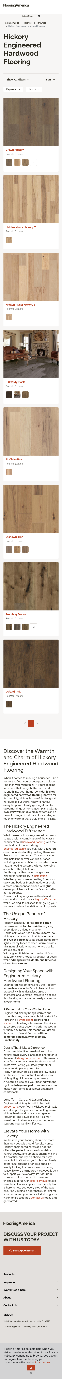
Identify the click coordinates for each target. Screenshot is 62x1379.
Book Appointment (24, 1250)
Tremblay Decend (17, 614)
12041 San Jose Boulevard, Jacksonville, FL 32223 (26, 1321)
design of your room (29, 1058)
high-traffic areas (45, 899)
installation (40, 875)
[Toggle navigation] (56, 10)
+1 (33, 162)
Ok (31, 1368)
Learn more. (42, 1362)
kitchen (8, 1023)
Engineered (11, 89)
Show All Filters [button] (16, 79)
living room (26, 1019)
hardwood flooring (33, 842)
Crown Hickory (15, 149)
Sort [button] (48, 79)
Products (9, 1274)
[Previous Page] (25, 723)
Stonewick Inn (14, 536)
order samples (39, 1180)
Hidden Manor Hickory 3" (21, 227)
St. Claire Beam (15, 459)
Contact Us (10, 1305)
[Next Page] (37, 723)
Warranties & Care (14, 1289)
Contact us (37, 1197)
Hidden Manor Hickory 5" (21, 304)
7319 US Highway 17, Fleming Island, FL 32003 (25, 1326)
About (7, 1297)
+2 (33, 627)
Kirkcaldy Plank (15, 381)
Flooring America (11, 23)
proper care (10, 1106)
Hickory (32, 89)
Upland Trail (13, 691)
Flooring (28, 23)
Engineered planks (15, 848)
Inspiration (9, 1282)
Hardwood (41, 23)
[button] (29, 16)
